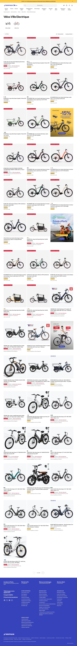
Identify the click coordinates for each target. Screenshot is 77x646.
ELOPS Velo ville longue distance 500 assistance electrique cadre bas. (38, 275)
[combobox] (69, 34)
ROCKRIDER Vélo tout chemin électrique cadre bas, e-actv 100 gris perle (61, 63)
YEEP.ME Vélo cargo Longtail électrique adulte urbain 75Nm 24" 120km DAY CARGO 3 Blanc (14, 416)
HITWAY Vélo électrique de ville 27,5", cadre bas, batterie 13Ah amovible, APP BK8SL (15, 562)
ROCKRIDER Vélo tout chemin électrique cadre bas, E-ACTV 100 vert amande (37, 134)
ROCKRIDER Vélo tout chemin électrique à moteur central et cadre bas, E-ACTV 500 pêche (61, 170)
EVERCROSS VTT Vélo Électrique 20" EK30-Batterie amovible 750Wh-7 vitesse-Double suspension (38, 488)
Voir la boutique (62, 133)
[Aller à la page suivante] (43, 572)
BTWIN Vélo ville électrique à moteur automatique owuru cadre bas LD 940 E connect (61, 275)
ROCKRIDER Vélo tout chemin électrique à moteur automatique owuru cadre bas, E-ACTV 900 (38, 99)
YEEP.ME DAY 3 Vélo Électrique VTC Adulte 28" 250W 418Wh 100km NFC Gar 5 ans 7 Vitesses (60, 310)
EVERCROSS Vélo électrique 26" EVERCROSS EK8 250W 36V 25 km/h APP (15, 453)
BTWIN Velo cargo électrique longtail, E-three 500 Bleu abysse (38, 63)
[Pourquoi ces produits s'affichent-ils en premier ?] (56, 34)
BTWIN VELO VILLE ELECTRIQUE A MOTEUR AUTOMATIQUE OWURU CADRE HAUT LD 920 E (14, 169)
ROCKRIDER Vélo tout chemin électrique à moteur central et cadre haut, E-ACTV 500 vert (38, 204)
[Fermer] (72, 1)
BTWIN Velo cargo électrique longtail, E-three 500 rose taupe (15, 99)
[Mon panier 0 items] (72, 5)
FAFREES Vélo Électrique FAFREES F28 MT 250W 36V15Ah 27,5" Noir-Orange (14, 381)
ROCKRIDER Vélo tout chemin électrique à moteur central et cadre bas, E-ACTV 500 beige (61, 205)
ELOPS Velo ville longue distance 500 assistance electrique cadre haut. (15, 204)
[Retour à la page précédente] (34, 572)
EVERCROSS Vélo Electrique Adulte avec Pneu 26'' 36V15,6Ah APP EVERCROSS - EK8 (38, 417)
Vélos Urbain (7, 28)
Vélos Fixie (16, 28)
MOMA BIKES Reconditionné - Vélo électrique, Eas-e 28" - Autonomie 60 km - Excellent (61, 525)
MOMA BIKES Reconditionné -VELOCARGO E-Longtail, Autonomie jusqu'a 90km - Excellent (60, 381)
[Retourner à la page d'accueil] (11, 5)
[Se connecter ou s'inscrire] (69, 5)
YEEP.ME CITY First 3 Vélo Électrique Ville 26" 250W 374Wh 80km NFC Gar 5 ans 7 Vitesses (38, 346)
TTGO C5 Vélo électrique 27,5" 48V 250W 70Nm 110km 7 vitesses (61, 453)
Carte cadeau (69, 9)
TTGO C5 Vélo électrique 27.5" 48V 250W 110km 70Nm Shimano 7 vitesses (14, 526)
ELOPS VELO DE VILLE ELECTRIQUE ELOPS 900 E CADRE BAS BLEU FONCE (14, 62)
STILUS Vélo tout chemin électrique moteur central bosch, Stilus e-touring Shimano (13, 239)
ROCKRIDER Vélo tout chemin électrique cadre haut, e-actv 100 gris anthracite (61, 98)
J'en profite (62, 238)
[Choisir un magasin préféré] (64, 5)
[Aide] (66, 5)
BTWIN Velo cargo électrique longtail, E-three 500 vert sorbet (15, 134)
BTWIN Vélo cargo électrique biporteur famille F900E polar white (37, 311)
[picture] (15, 48)
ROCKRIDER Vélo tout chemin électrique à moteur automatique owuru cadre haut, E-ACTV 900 (15, 275)
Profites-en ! (62, 346)
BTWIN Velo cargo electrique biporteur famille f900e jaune (14, 311)
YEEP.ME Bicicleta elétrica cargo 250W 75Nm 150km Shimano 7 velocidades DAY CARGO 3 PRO (38, 381)
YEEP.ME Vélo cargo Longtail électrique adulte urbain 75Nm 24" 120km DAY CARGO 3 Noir (14, 346)
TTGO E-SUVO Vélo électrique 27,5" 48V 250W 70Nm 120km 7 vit (60, 417)
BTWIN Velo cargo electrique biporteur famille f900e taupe (37, 240)
